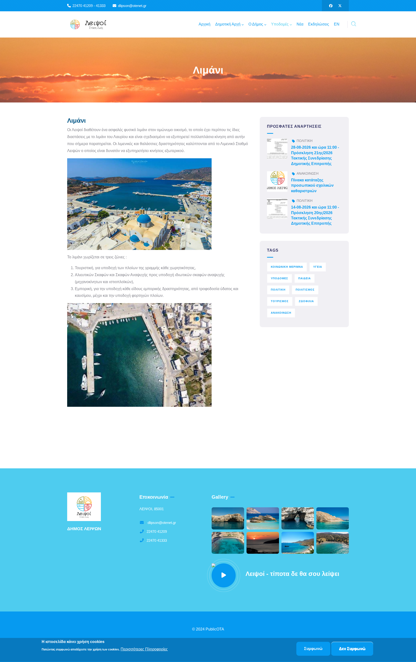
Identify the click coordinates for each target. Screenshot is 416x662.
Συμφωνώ (313, 649)
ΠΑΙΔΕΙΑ (304, 278)
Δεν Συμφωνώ (352, 649)
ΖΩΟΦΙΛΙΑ (306, 301)
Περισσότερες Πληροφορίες (144, 649)
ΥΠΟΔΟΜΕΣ (279, 278)
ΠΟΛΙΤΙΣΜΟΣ (305, 289)
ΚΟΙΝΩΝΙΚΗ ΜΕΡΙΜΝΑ (287, 266)
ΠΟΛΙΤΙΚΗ (304, 141)
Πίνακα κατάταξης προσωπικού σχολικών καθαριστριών (312, 185)
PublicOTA (215, 629)
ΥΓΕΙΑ (317, 266)
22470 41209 (157, 531)
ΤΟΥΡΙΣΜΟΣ (280, 301)
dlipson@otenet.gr (161, 523)
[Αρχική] (91, 24)
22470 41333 (157, 540)
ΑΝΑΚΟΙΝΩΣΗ (307, 173)
